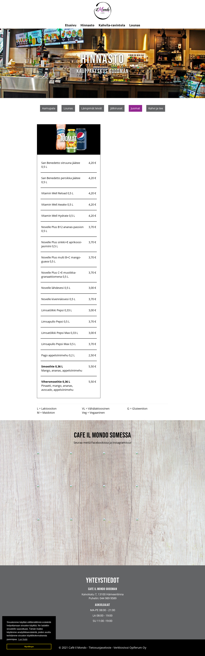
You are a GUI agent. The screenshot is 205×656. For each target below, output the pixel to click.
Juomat (135, 108)
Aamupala (48, 108)
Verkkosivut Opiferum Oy (130, 647)
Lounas (134, 25)
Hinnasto (87, 25)
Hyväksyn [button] (29, 646)
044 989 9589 (108, 598)
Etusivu (70, 25)
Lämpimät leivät (91, 108)
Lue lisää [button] (22, 639)
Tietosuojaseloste (100, 647)
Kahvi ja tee (155, 108)
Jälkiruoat (116, 108)
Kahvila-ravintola (112, 25)
